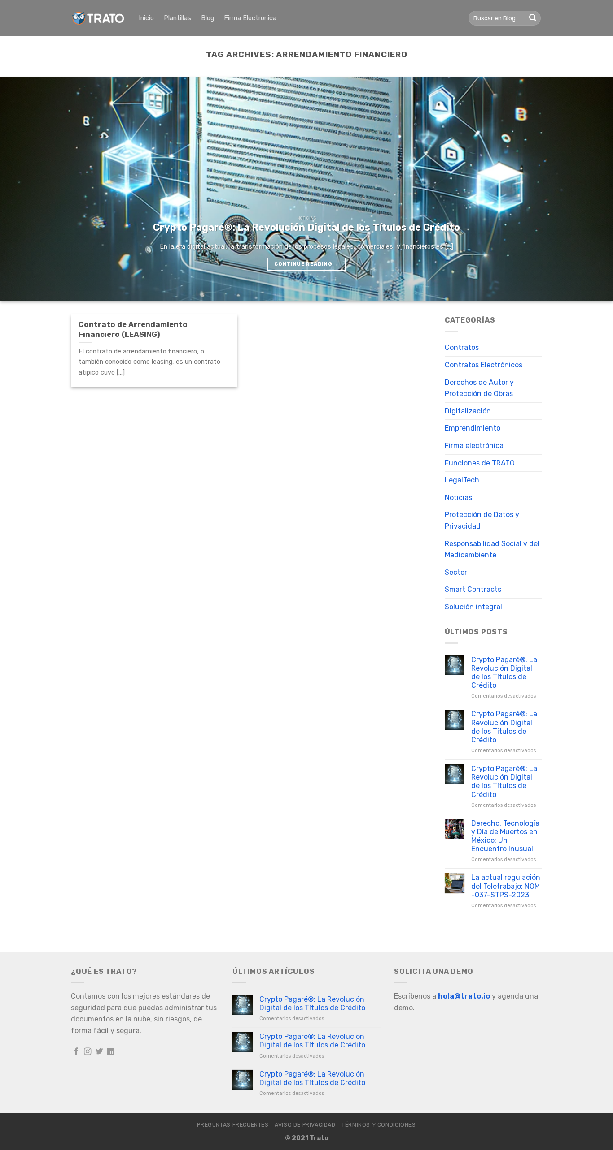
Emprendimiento (472, 428)
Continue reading (306, 264)
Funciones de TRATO (480, 463)
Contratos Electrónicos (483, 365)
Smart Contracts (473, 589)
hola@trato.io (464, 996)
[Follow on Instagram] (88, 1052)
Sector (456, 572)
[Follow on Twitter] (99, 1052)
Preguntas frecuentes (232, 1125)
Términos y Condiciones (379, 1125)
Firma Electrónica (250, 18)
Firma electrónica (474, 445)
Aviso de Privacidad (305, 1125)
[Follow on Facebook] (76, 1052)
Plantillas (177, 18)
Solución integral (473, 607)
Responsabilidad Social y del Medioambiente (492, 549)
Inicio (146, 18)
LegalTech (462, 480)
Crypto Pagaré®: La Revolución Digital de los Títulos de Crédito (504, 672)
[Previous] (24, 189)
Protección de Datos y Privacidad (482, 520)
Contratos (462, 347)
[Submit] (532, 18)
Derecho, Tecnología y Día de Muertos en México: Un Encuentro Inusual (505, 836)
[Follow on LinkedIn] (110, 1052)
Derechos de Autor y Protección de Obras (479, 388)
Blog (207, 18)
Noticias (458, 497)
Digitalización (468, 411)
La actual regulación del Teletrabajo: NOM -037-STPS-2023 (505, 886)
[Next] (589, 189)
